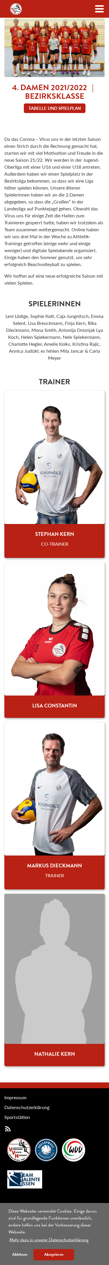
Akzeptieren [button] (53, 1254)
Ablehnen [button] (19, 1254)
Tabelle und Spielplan (54, 108)
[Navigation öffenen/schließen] (99, 8)
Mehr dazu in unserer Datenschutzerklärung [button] (48, 1239)
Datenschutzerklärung (26, 1107)
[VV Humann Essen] (16, 9)
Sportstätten (17, 1117)
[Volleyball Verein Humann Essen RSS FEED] (7, 1128)
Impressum (15, 1097)
